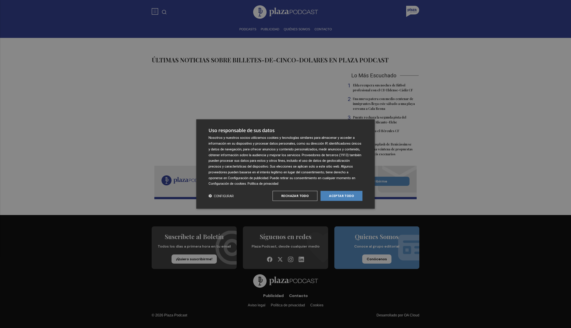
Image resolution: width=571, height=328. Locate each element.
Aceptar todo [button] (341, 196)
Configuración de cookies (227, 184)
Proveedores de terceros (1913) (325, 155)
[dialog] (285, 164)
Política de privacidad (263, 184)
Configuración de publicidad (248, 178)
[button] (221, 196)
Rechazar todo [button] (295, 196)
